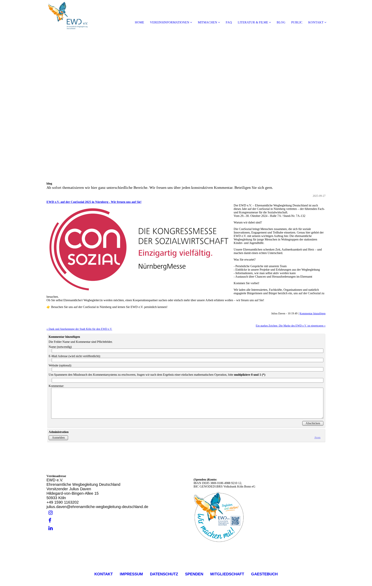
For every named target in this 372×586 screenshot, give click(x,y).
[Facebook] (49, 520)
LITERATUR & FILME (253, 22)
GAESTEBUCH (264, 574)
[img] (44, 15)
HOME (139, 22)
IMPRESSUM (131, 574)
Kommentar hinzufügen (313, 313)
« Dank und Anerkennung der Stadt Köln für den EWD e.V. (79, 328)
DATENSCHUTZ (164, 574)
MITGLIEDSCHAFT (225, 574)
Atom (317, 437)
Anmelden (58, 437)
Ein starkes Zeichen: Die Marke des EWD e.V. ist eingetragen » (291, 325)
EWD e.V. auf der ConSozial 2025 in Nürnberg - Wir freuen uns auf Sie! (93, 202)
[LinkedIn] (50, 528)
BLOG (281, 22)
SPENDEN (194, 574)
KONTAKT (316, 22)
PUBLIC (296, 22)
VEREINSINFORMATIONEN (169, 22)
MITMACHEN (207, 22)
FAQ (229, 22)
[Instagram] (50, 513)
